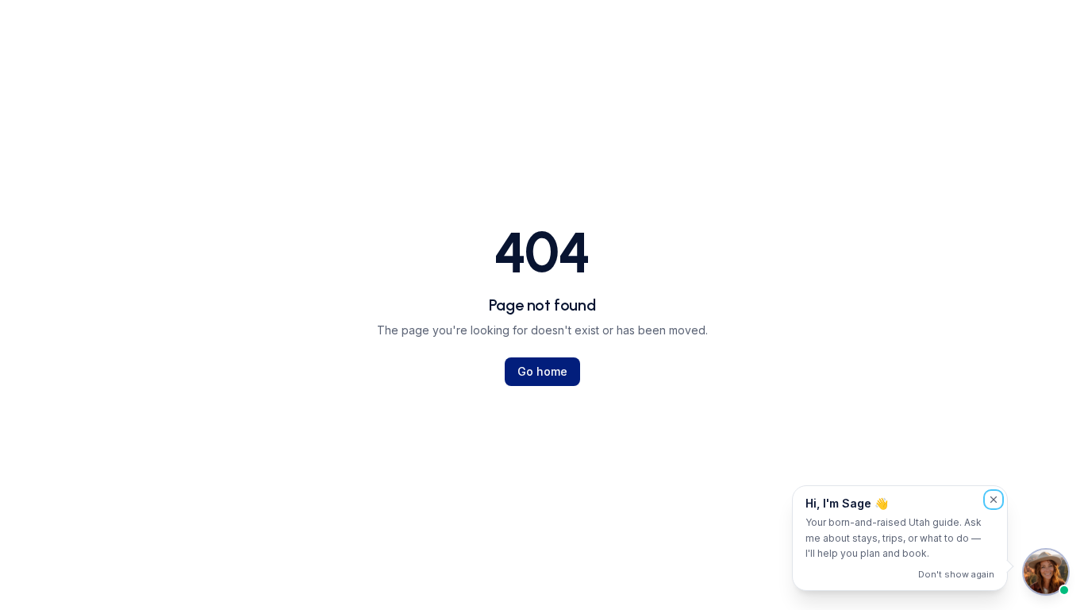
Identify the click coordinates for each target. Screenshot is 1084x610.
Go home (542, 371)
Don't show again (956, 574)
